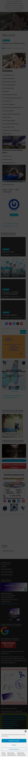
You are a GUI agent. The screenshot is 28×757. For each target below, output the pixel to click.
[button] (25, 731)
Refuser (14, 745)
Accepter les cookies (14, 740)
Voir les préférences (14, 749)
